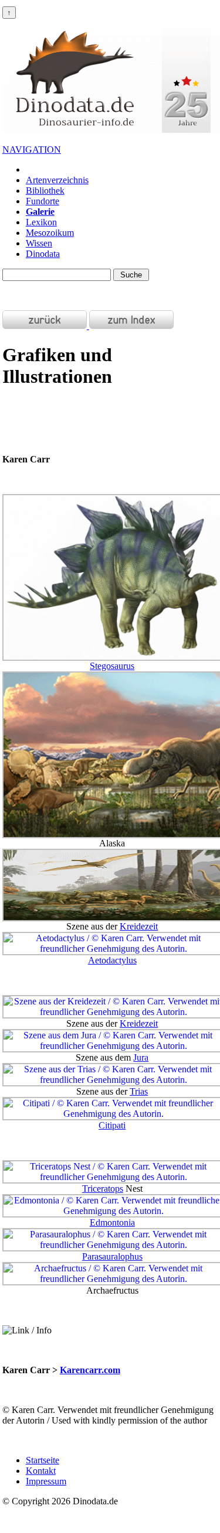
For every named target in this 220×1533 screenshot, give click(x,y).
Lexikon (41, 222)
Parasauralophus (112, 1256)
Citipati (112, 1125)
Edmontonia (112, 1222)
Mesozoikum (50, 233)
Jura (140, 1057)
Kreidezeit (139, 926)
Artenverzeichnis (57, 180)
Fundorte (42, 201)
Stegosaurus (112, 666)
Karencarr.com (90, 1370)
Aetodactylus (112, 960)
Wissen (39, 243)
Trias (139, 1091)
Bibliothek (45, 191)
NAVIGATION (31, 150)
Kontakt (41, 1471)
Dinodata (43, 254)
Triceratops (102, 1189)
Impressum (46, 1481)
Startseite (42, 1460)
